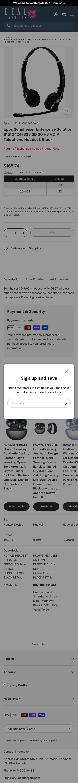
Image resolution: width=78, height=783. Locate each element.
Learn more (58, 3)
